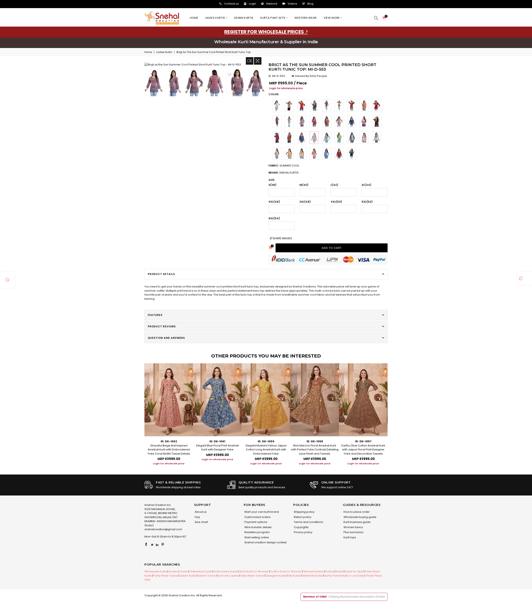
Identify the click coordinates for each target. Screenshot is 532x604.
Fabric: (283, 166)
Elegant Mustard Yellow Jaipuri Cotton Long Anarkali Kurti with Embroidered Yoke (266, 450)
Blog (310, 4)
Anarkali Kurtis (178, 571)
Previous (140, 411)
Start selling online (256, 537)
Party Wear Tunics (166, 576)
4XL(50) (336, 202)
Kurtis (339, 571)
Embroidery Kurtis (225, 571)
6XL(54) (274, 218)
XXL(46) (274, 202)
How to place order (356, 512)
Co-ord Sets (355, 576)
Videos (292, 4)
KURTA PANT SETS (273, 18)
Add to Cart (332, 248)
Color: (273, 94)
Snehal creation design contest (265, 542)
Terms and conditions (308, 522)
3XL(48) (305, 202)
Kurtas (329, 571)
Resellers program (257, 532)
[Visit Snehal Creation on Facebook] (146, 545)
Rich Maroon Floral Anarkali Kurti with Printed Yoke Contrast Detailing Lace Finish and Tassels (315, 450)
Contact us (231, 4)
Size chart (201, 522)
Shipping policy (303, 512)
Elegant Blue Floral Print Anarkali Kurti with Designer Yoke (217, 448)
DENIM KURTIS (244, 18)
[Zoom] (257, 61)
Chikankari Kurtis (201, 571)
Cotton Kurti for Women (286, 571)
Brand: (283, 173)
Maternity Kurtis (312, 576)
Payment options (255, 522)
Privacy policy (302, 532)
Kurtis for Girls (354, 571)
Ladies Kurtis (164, 52)
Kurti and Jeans (228, 576)
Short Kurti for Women (253, 571)
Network (271, 4)
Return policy (302, 517)
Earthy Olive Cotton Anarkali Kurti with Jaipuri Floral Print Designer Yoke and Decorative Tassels (363, 450)
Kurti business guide (357, 522)
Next (392, 411)
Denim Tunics (207, 576)
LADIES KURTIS (215, 18)
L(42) (334, 185)
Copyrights (301, 527)
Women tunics (353, 527)
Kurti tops (349, 537)
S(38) (272, 185)
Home (194, 18)
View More (332, 18)
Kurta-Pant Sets (334, 576)
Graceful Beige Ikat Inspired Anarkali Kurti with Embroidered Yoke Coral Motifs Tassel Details (169, 450)
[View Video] (249, 61)
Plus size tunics (353, 532)
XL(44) (366, 185)
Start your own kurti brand (261, 512)
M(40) (303, 185)
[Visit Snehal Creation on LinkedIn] (157, 545)
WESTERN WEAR (305, 18)
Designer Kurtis (276, 576)
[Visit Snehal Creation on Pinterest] (162, 545)
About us (200, 512)
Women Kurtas (314, 571)
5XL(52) (367, 202)
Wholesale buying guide (359, 517)
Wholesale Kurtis (155, 571)
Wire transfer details (258, 527)
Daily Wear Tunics (252, 576)
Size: (271, 180)
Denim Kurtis (188, 576)
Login (252, 4)
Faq (197, 517)
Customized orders (257, 517)
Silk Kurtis (294, 576)
